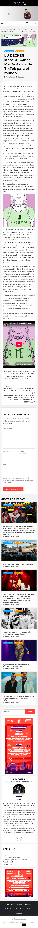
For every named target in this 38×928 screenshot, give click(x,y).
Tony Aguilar (10, 77)
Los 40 (5, 855)
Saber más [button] (17, 925)
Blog (12, 905)
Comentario (8, 428)
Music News (19, 51)
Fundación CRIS (8, 864)
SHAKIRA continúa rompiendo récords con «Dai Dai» (16, 665)
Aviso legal (27, 905)
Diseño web (18, 913)
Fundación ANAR (8, 862)
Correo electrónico (24, 454)
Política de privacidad (11, 909)
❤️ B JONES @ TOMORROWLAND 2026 (18, 564)
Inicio (8, 905)
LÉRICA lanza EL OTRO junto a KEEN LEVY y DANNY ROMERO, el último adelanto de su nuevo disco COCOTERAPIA (19, 397)
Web (4, 464)
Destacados (9, 51)
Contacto (19, 905)
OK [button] (24, 925)
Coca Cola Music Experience (11, 857)
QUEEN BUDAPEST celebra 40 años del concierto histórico (17, 633)
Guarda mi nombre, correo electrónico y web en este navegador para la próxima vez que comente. (19, 480)
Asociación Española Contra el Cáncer (15, 860)
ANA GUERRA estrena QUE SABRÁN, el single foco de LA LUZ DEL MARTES (18, 388)
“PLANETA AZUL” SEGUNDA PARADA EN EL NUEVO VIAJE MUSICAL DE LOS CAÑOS (18, 698)
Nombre (6, 452)
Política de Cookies (26, 909)
